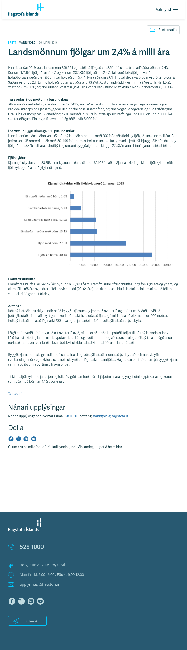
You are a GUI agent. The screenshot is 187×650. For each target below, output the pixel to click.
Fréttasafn (167, 30)
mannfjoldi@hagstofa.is (110, 416)
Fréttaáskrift (32, 621)
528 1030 (71, 416)
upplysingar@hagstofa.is (40, 584)
